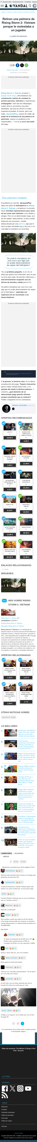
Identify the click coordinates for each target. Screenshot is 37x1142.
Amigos (6, 856)
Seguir (4, 600)
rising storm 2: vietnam (9, 717)
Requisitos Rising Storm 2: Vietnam (12, 626)
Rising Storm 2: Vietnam (11, 93)
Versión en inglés (18, 1133)
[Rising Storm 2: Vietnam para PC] (8, 612)
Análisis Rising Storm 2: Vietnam (11, 623)
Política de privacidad (7, 1115)
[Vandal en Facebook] (4, 1088)
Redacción (4, 1106)
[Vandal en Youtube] (28, 1088)
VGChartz (4, 1126)
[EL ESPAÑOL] (35, 6)
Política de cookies (6, 1121)
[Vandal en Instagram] (20, 1088)
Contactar (4, 1109)
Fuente (6, 569)
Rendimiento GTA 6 (18, 1)
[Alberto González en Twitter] (13, 409)
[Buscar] (30, 5)
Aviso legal (4, 1118)
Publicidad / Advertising (7, 1112)
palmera (21, 224)
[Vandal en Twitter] (12, 1088)
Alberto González (12, 70)
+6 (21, 882)
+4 (17, 915)
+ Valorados (18, 853)
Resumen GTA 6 (7, 1)
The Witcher (27, 1)
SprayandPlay (12, 114)
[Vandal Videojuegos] (18, 6)
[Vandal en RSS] (4, 1095)
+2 (21, 871)
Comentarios (6, 853)
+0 (13, 894)
